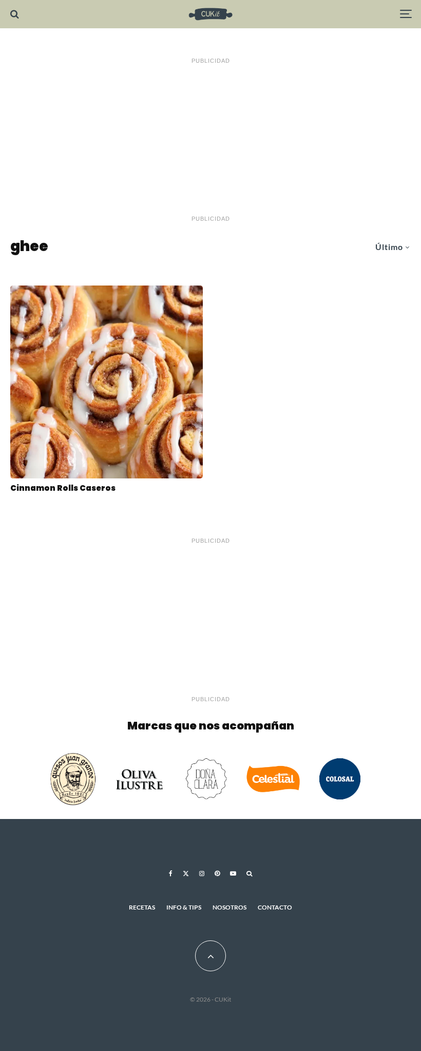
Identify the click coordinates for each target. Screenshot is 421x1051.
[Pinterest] (217, 873)
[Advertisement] (210, 140)
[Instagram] (201, 873)
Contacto (275, 907)
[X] (186, 873)
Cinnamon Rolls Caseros (63, 488)
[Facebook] (171, 873)
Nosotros (229, 907)
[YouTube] (233, 873)
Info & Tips (183, 907)
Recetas (142, 907)
